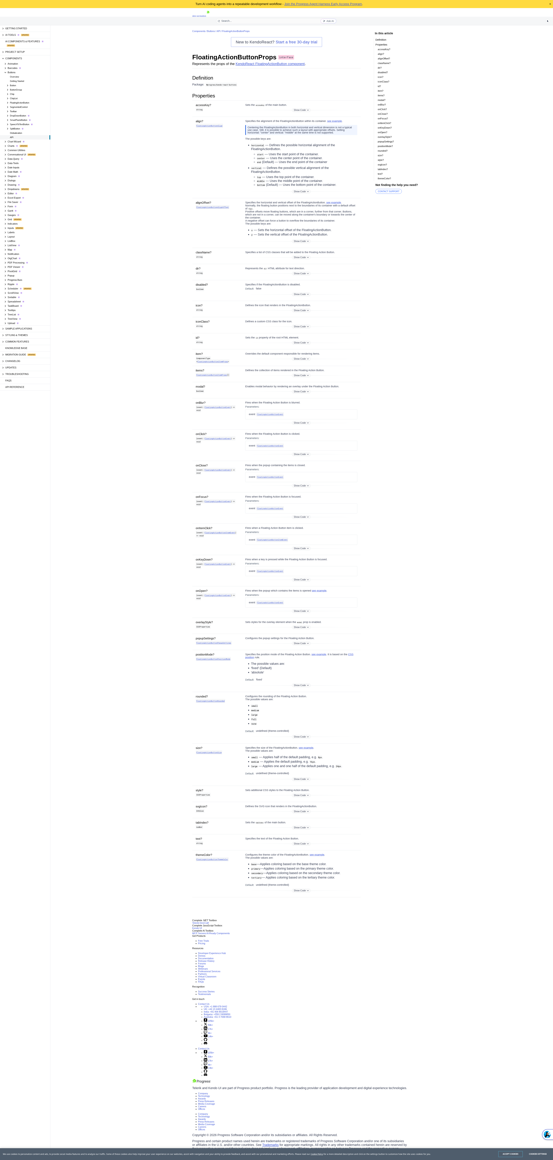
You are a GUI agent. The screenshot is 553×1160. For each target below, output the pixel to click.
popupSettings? (206, 638)
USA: (215, 1006)
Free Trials (203, 941)
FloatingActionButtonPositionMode (213, 659)
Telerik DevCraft (200, 923)
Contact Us (203, 1004)
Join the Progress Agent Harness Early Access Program (323, 4)
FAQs (8, 380)
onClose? (202, 465)
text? (199, 838)
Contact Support (388, 191)
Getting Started (17, 81)
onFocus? (202, 496)
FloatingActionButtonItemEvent (219, 532)
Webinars (203, 969)
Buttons (211, 31)
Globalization (16, 133)
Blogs (201, 966)
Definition (202, 78)
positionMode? (205, 654)
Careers (202, 1106)
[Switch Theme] (548, 21)
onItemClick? (204, 528)
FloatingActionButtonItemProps (212, 361)
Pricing (201, 943)
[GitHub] (205, 1040)
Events (201, 979)
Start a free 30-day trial (296, 42)
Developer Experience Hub (212, 953)
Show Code (300, 110)
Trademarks (270, 1145)
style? (199, 790)
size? (199, 748)
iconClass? (203, 321)
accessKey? (203, 105)
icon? (199, 305)
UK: (215, 1009)
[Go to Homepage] (208, 16)
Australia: (217, 1017)
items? (200, 370)
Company (203, 1093)
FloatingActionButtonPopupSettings (213, 643)
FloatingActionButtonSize (209, 752)
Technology (204, 1096)
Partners (202, 974)
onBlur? (201, 402)
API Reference (14, 387)
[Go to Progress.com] (201, 1082)
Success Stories (206, 991)
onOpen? (202, 590)
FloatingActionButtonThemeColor (212, 859)
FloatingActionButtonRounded (210, 701)
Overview (14, 77)
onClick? (201, 434)
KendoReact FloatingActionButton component (270, 64)
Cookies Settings (538, 1154)
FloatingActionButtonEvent (217, 407)
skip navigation (199, 16)
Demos (201, 956)
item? (199, 353)
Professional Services (209, 971)
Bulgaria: (217, 1014)
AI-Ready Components (218, 933)
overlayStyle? (204, 622)
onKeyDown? (204, 559)
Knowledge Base (16, 348)
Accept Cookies (510, 1154)
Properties (203, 95)
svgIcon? (201, 806)
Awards (202, 1098)
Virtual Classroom (207, 976)
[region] (276, 1154)
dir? (198, 268)
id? (197, 337)
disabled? (202, 284)
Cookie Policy (317, 1154)
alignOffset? (203, 202)
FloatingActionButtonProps (236, 31)
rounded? (202, 696)
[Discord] (205, 1044)
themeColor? (204, 854)
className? (203, 252)
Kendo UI (197, 928)
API (11, 137)
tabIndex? (202, 822)
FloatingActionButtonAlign (209, 126)
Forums (202, 963)
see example (334, 121)
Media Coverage (206, 1104)
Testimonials (204, 994)
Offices (201, 1109)
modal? (200, 386)
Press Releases (206, 1101)
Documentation (206, 958)
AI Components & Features (22, 41)
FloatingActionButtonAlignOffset (212, 207)
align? (199, 121)
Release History (206, 961)
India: (216, 1012)
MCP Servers (199, 933)
